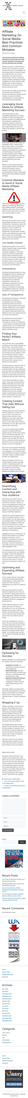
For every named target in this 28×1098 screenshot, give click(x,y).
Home (4, 969)
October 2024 (6, 1001)
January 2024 (6, 1013)
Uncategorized (6, 1042)
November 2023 (7, 1018)
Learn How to (8, 779)
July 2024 (5, 1006)
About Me (5, 977)
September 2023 (7, 1020)
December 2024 (6, 996)
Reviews (4, 1035)
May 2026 (5, 989)
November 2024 (7, 998)
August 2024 (6, 1003)
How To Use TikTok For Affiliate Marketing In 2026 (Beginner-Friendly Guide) (13, 889)
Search (4, 839)
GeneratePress (14, 1095)
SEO (3, 1037)
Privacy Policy (6, 972)
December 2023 (6, 1015)
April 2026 (5, 991)
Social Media (16, 779)
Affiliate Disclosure (7, 974)
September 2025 (7, 993)
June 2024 (5, 1008)
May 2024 (5, 1011)
